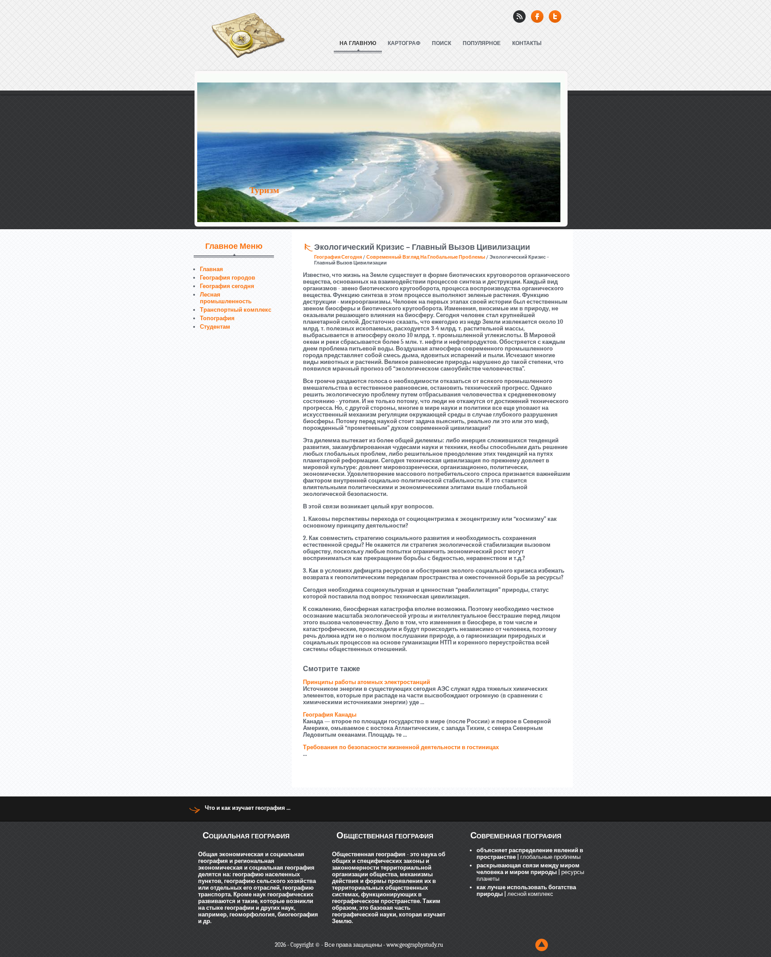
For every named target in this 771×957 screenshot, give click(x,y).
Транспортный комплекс (235, 309)
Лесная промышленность (226, 298)
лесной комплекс (529, 894)
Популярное (482, 43)
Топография (217, 318)
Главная (211, 269)
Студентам (215, 326)
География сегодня (227, 286)
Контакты (527, 43)
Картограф (404, 43)
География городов (227, 277)
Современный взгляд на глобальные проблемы (425, 257)
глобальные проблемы (549, 857)
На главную (358, 43)
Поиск (441, 43)
